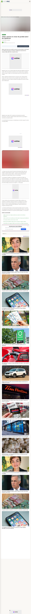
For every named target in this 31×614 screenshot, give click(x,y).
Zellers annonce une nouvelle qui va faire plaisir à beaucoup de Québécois (16, 218)
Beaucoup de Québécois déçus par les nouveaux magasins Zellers (14, 221)
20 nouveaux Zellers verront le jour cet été (10, 219)
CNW (5, 233)
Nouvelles (3, 34)
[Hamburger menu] (29, 1)
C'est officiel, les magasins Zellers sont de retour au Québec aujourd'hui (15, 223)
